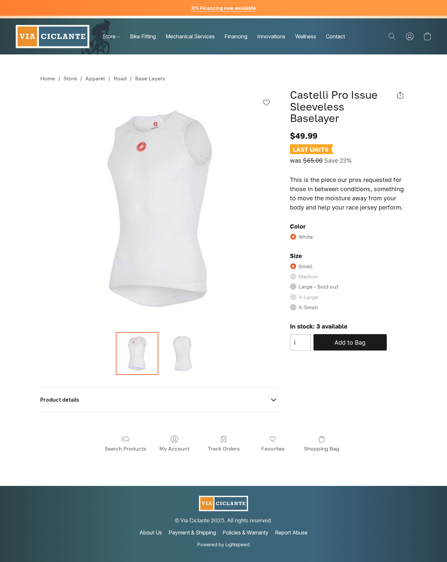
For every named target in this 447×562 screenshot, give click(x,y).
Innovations (271, 36)
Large (318, 286)
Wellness (305, 36)
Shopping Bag (321, 448)
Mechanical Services (190, 36)
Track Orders (224, 448)
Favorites (272, 448)
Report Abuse (291, 532)
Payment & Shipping (192, 532)
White (305, 236)
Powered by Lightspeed (223, 544)
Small (305, 266)
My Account (174, 448)
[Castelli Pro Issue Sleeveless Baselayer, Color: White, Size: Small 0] (137, 353)
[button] (52, 36)
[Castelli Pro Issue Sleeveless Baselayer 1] (182, 353)
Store (109, 36)
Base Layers (150, 78)
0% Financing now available (223, 8)
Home (47, 78)
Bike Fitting (143, 36)
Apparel (95, 78)
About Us (150, 532)
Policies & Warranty (245, 532)
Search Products (125, 448)
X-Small (308, 307)
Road (120, 78)
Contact (335, 36)
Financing (235, 36)
